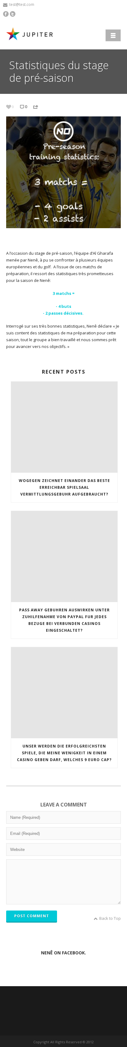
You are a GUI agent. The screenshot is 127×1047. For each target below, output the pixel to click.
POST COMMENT (31, 916)
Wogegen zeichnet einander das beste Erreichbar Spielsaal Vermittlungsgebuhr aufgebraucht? (64, 487)
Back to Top (110, 918)
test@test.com (21, 4)
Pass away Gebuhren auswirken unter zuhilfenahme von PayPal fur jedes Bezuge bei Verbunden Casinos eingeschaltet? (64, 620)
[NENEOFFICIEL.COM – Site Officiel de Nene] (31, 34)
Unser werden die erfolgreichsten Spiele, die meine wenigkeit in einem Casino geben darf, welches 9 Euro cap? (64, 752)
